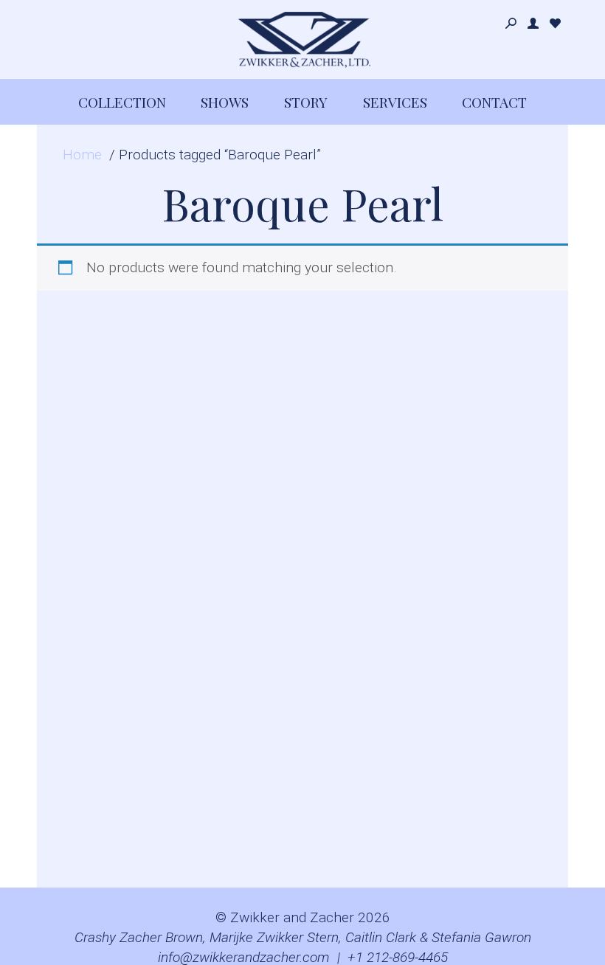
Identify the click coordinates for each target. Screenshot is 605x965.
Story (306, 102)
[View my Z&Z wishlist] (555, 23)
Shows (225, 102)
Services (395, 102)
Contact (494, 102)
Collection (122, 102)
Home (82, 155)
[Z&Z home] (302, 39)
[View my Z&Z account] (533, 23)
